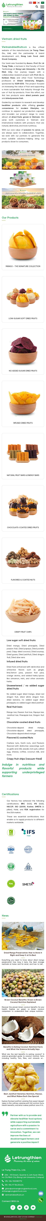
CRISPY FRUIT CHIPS (23, 632)
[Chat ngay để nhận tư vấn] (41, 1193)
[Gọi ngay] (41, 1200)
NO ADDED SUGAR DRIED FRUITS (23, 371)
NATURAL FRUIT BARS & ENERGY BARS (23, 475)
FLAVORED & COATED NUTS (23, 580)
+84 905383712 (15, 1181)
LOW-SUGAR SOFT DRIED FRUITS (23, 319)
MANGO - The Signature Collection (23, 266)
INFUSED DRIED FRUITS (23, 423)
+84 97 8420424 (16, 1185)
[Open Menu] (37, 7)
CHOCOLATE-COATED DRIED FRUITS (23, 528)
